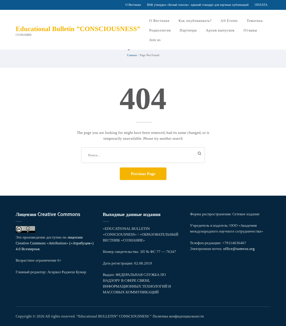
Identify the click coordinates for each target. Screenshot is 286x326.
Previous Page (143, 173)
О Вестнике (133, 4)
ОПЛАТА (261, 4)
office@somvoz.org (239, 249)
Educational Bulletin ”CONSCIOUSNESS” (78, 28)
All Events (229, 21)
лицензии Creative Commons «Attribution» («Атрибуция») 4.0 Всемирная (55, 243)
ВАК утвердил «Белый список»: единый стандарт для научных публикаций (198, 4)
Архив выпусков (220, 30)
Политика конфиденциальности (178, 316)
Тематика (255, 21)
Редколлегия (160, 30)
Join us (155, 40)
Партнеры (188, 30)
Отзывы (250, 30)
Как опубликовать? (195, 21)
